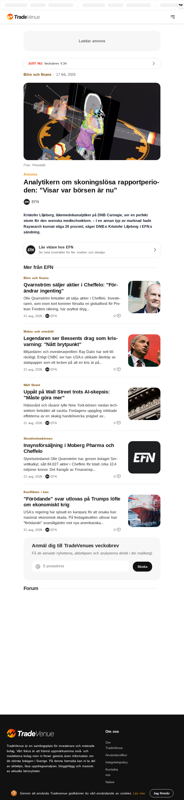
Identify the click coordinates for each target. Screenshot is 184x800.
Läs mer (139, 793)
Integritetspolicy (116, 762)
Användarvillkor (116, 755)
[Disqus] (92, 653)
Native (109, 782)
